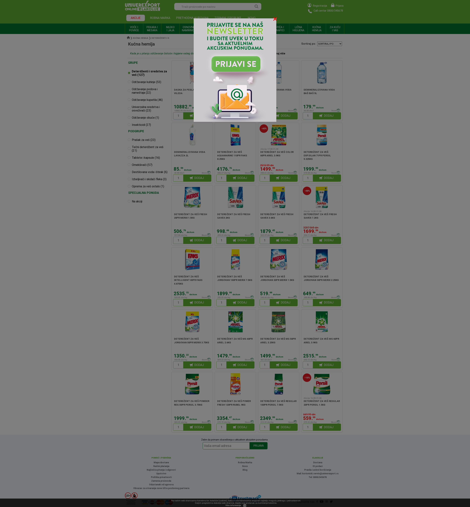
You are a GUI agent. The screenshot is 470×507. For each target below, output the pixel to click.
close (275, 19)
